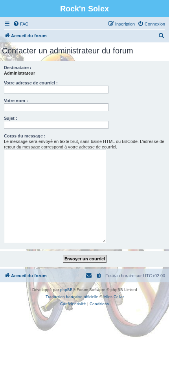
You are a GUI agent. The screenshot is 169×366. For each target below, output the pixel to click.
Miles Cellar (113, 297)
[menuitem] (21, 24)
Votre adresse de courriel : (31, 83)
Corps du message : (25, 136)
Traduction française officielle (72, 297)
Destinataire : (17, 67)
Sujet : (10, 118)
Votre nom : (16, 100)
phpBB (66, 289)
